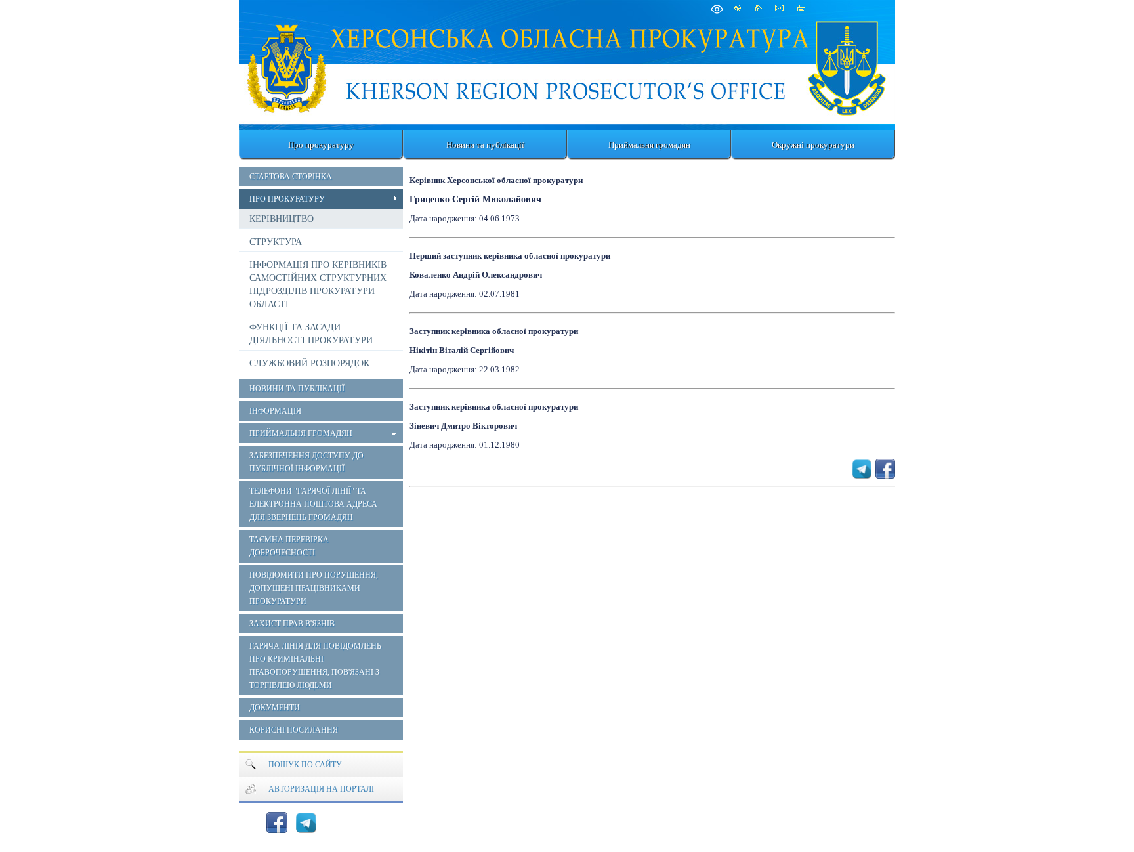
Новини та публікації (485, 145)
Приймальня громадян (649, 145)
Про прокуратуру (321, 145)
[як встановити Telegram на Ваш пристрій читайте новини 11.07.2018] (305, 822)
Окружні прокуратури (813, 145)
